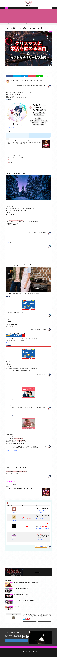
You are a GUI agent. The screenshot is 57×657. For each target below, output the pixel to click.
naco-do (10, 162)
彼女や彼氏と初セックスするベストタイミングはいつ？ (23, 606)
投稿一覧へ (37, 621)
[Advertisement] (28, 16)
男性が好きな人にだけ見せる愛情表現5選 (21, 588)
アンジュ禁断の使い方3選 (40, 510)
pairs (8, 242)
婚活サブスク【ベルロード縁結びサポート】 (13, 450)
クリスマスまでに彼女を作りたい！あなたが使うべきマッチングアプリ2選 (19, 140)
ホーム (21, 651)
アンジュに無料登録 (39, 512)
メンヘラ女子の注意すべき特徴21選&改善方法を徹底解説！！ (24, 600)
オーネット (11, 159)
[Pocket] (32, 76)
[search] (51, 8)
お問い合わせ (35, 651)
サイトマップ (30, 651)
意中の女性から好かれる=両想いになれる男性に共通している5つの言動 (26, 582)
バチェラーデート (14, 529)
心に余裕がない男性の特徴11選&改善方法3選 (21, 594)
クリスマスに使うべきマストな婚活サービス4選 (15, 157)
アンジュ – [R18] (14, 512)
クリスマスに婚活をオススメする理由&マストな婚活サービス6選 (19, 23)
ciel (8, 241)
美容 (29, 5)
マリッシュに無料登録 (39, 518)
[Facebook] (9, 76)
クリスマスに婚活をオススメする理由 (14, 155)
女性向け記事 (11, 588)
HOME (6, 23)
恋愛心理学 (27, 5)
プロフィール (25, 651)
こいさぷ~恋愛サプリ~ (30, 653)
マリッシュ (14, 520)
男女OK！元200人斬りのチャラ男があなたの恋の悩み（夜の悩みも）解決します (16, 640)
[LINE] (39, 76)
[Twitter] (17, 76)
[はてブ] (24, 76)
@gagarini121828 (11, 129)
